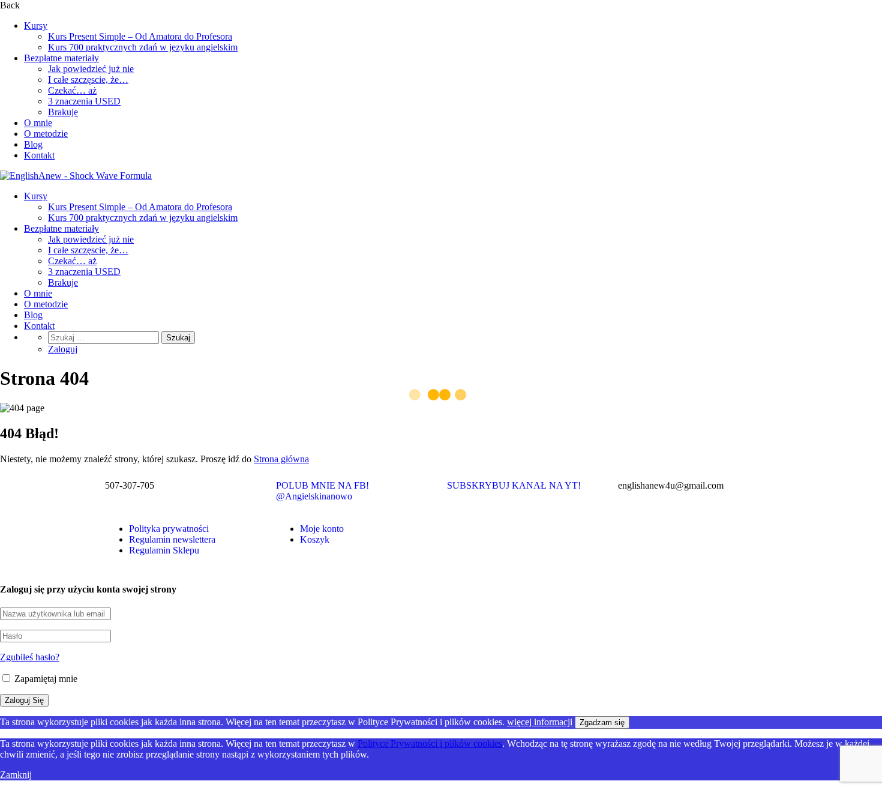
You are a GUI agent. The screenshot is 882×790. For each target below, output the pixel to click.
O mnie (38, 123)
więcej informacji (539, 722)
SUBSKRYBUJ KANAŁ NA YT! (514, 485)
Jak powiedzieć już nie (91, 69)
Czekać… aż (72, 90)
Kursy (35, 25)
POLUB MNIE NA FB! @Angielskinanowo (322, 490)
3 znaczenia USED (84, 101)
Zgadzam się (602, 722)
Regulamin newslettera (172, 539)
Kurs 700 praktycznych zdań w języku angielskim (143, 47)
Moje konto (322, 528)
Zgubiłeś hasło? (29, 657)
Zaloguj (62, 349)
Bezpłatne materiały (61, 58)
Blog (33, 144)
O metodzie (46, 133)
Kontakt (39, 155)
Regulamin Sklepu (164, 550)
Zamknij (16, 775)
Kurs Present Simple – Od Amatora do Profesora (140, 36)
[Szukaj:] (104, 337)
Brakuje (63, 112)
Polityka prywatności (169, 528)
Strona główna (281, 459)
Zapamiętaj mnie (44, 679)
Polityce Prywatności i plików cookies (430, 743)
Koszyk (314, 539)
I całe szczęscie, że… (88, 79)
